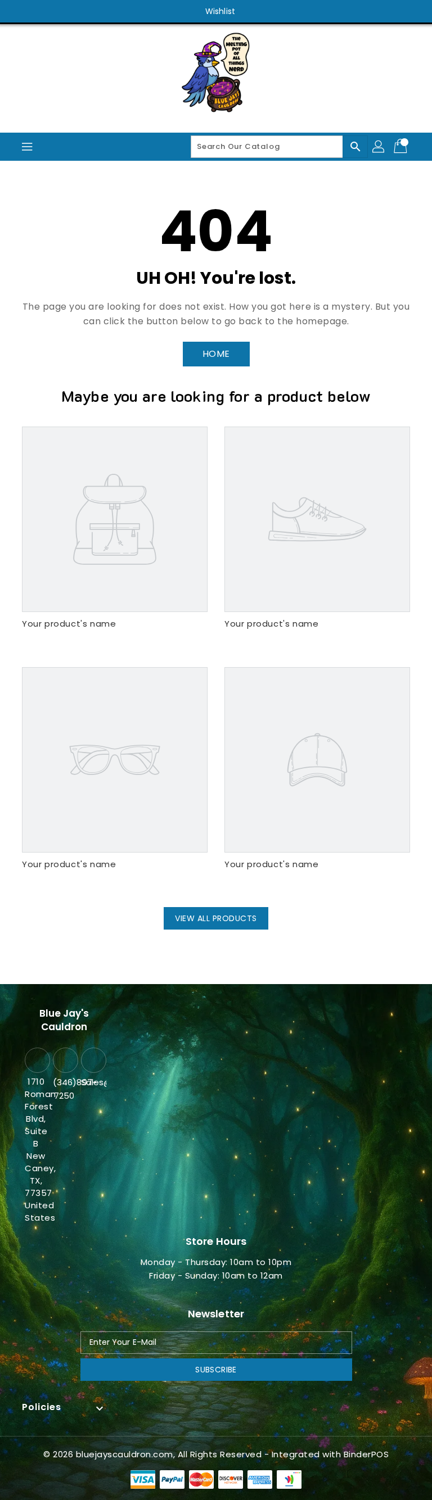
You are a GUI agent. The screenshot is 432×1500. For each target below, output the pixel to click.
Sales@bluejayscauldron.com (92, 1082)
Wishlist (220, 11)
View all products (216, 918)
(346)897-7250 (64, 1089)
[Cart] (401, 146)
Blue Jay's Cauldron (64, 1020)
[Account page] (379, 146)
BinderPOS (366, 1454)
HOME (216, 353)
